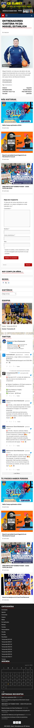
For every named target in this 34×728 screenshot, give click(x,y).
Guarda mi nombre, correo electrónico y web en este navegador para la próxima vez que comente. (17, 251)
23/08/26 (27, 354)
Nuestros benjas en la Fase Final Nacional (15, 597)
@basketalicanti (19, 354)
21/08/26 (8, 428)
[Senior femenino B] (17, 313)
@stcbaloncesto (10, 391)
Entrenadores (8, 84)
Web (5, 241)
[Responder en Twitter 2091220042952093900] (7, 422)
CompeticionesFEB (12, 373)
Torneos (4, 659)
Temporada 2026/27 (7, 656)
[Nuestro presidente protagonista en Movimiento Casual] (17, 142)
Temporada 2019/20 (7, 639)
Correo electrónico (9, 235)
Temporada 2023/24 (7, 649)
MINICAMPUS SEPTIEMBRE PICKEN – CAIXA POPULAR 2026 (16, 704)
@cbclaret (27, 400)
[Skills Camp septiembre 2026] (17, 112)
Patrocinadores (5, 629)
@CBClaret (9, 358)
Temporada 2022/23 (7, 646)
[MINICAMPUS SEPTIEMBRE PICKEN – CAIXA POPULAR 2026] (17, 173)
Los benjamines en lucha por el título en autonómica (14, 717)
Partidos (4, 627)
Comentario (7, 208)
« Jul (3, 692)
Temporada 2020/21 (7, 642)
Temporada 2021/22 (7, 644)
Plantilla (4, 632)
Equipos (4, 326)
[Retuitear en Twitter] (10, 352)
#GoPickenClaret (7, 80)
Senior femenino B (8, 329)
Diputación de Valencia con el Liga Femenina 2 (13, 714)
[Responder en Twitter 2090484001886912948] (7, 470)
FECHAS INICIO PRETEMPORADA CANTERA (27, 90)
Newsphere (18, 726)
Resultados (4, 637)
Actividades (4, 609)
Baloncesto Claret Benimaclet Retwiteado (20, 352)
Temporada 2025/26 (12, 326)
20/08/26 (8, 452)
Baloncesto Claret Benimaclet (15, 401)
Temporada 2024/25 (7, 651)
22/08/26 (8, 375)
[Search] (32, 15)
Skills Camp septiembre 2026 (11, 125)
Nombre (6, 229)
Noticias (4, 624)
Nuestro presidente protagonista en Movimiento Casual (14, 156)
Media (3, 619)
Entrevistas (4, 614)
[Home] (3, 15)
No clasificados (5, 622)
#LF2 (14, 377)
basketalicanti (10, 354)
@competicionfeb (24, 373)
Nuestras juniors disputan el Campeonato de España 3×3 (16, 710)
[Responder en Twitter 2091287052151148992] (7, 396)
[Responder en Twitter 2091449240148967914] (7, 366)
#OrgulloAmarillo (7, 82)
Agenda (4, 612)
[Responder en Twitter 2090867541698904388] (7, 446)
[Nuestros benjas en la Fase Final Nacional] (17, 584)
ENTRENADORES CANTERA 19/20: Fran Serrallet (8, 90)
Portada (4, 634)
